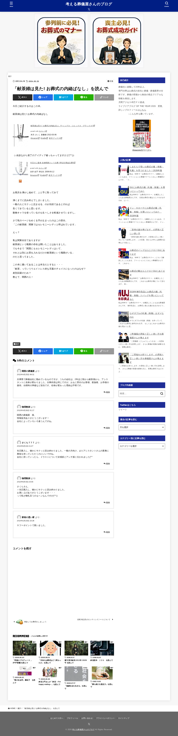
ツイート (122, 409)
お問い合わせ (87, 718)
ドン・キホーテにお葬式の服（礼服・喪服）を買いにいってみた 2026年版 (146, 212)
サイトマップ (123, 718)
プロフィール (72, 718)
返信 (108, 392)
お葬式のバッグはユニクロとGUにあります (147, 252)
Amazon (34, 138)
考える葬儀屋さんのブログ (89, 4)
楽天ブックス (54, 138)
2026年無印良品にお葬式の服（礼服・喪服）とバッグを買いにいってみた (147, 295)
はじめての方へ (56, 718)
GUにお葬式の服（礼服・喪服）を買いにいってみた (147, 189)
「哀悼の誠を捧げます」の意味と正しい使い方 (147, 232)
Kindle (43, 138)
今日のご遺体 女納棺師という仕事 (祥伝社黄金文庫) (51, 163)
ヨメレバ (42, 131)
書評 (10, 76)
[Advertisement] (63, 310)
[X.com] (89, 9)
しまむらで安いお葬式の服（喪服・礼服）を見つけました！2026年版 (147, 169)
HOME (12, 708)
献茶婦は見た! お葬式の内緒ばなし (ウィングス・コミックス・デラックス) (62, 126)
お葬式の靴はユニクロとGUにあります (147, 273)
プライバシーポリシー (105, 718)
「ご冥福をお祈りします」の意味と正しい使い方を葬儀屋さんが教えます (147, 358)
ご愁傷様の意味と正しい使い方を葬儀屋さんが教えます (147, 336)
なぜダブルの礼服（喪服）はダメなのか (147, 315)
